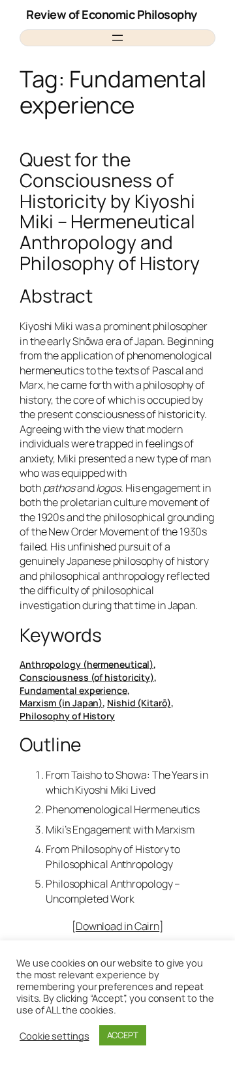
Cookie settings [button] (54, 1036)
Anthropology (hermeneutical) (86, 664)
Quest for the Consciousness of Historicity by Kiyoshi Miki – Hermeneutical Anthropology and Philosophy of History (110, 211)
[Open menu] (117, 38)
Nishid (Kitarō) (139, 703)
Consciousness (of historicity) (87, 677)
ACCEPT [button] (122, 1035)
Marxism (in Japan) (61, 703)
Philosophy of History (67, 716)
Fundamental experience (73, 690)
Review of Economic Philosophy (111, 14)
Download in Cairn (117, 926)
